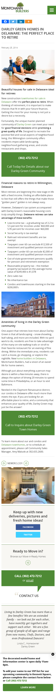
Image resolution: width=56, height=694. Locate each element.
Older (19, 463)
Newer (8, 463)
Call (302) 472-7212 (16, 680)
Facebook (28, 527)
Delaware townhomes (13, 444)
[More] (28, 21)
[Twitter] (13, 21)
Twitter (28, 534)
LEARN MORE (28, 687)
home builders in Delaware (31, 358)
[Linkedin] (20, 21)
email (29, 580)
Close (53, 654)
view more (28, 562)
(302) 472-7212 (32, 576)
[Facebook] (5, 21)
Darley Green (24, 124)
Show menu (51, 10)
